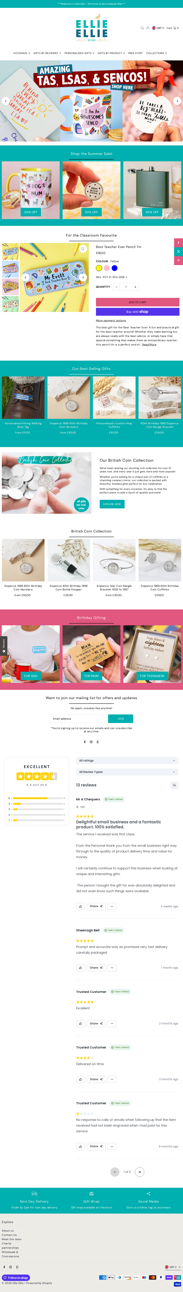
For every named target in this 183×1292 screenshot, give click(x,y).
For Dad (30, 676)
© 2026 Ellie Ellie (13, 1283)
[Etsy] (98, 742)
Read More (149, 344)
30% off (91, 212)
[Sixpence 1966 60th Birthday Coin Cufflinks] (160, 560)
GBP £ (160, 28)
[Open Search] (142, 28)
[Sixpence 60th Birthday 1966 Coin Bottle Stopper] (68, 560)
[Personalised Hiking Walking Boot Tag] (23, 397)
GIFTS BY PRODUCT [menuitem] (110, 53)
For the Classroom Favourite (91, 235)
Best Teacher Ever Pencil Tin (118, 247)
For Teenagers (152, 676)
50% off (152, 212)
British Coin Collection (91, 531)
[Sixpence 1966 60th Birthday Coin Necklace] (68, 397)
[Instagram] (91, 742)
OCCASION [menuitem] (20, 53)
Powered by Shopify (39, 1283)
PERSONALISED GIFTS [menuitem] (78, 53)
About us (8, 1230)
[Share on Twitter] (178, 251)
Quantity (103, 287)
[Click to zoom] (83, 249)
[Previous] (6, 101)
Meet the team (11, 1239)
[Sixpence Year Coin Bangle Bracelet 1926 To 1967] (114, 560)
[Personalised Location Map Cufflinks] (114, 397)
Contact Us (9, 1235)
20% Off (30, 212)
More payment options (111, 320)
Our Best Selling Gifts (91, 368)
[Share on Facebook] (178, 242)
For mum (92, 676)
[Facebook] (85, 742)
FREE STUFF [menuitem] (135, 53)
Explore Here (112, 504)
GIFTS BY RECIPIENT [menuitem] (45, 53)
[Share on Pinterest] (178, 260)
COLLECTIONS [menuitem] (155, 53)
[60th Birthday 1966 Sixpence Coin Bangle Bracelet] (160, 397)
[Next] (177, 101)
